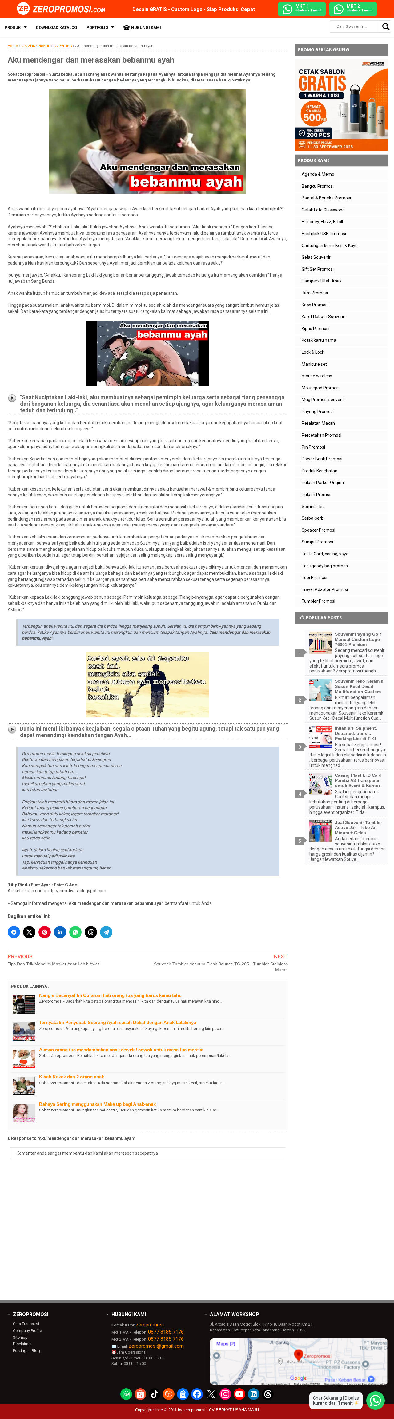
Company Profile (27, 1330)
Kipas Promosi (315, 328)
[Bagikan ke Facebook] (14, 932)
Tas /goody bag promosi (325, 565)
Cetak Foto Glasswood (323, 209)
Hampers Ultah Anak (322, 280)
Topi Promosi (314, 577)
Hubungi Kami (146, 27)
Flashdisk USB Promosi (324, 233)
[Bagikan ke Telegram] (106, 932)
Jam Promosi (315, 292)
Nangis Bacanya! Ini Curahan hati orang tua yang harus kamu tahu (110, 995)
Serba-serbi (313, 518)
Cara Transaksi (26, 1324)
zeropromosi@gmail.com (156, 1346)
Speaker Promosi (318, 530)
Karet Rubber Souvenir (323, 316)
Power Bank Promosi (322, 458)
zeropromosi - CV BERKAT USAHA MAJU (221, 1410)
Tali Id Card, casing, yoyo (325, 553)
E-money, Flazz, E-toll (322, 221)
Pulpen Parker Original (323, 482)
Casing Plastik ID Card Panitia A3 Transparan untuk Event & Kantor (358, 780)
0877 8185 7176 (166, 1339)
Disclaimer (22, 1344)
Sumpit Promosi (317, 541)
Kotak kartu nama (319, 340)
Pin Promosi (313, 447)
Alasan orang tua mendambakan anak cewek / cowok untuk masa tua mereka (121, 1049)
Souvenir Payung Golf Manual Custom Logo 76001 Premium (358, 639)
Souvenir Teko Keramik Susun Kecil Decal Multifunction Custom (359, 686)
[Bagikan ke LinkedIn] (60, 932)
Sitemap (20, 1337)
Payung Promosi (318, 411)
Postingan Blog (26, 1350)
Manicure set (314, 364)
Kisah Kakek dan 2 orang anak (71, 1076)
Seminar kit (313, 506)
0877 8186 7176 (166, 1332)
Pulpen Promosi (317, 494)
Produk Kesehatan (319, 470)
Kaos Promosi (315, 304)
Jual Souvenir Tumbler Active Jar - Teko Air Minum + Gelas (358, 827)
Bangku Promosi (318, 186)
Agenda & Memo (318, 174)
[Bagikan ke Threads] (91, 932)
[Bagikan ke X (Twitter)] (29, 932)
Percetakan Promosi (321, 435)
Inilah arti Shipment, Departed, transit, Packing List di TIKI (356, 733)
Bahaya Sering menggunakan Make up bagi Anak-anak (97, 1104)
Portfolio (97, 27)
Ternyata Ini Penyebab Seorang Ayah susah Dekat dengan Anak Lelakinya (117, 1022)
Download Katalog (56, 27)
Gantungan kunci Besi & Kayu (330, 245)
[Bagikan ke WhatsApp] (75, 932)
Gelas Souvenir (316, 257)
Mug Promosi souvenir (323, 399)
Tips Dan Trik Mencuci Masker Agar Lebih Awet (53, 963)
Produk (13, 27)
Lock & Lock (313, 352)
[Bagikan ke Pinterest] (44, 932)
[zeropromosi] (63, 8)
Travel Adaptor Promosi (325, 589)
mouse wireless (317, 375)
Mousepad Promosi (321, 387)
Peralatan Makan (318, 423)
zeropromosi (150, 1325)
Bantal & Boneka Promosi (326, 197)
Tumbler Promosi (318, 601)
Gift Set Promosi (318, 269)
